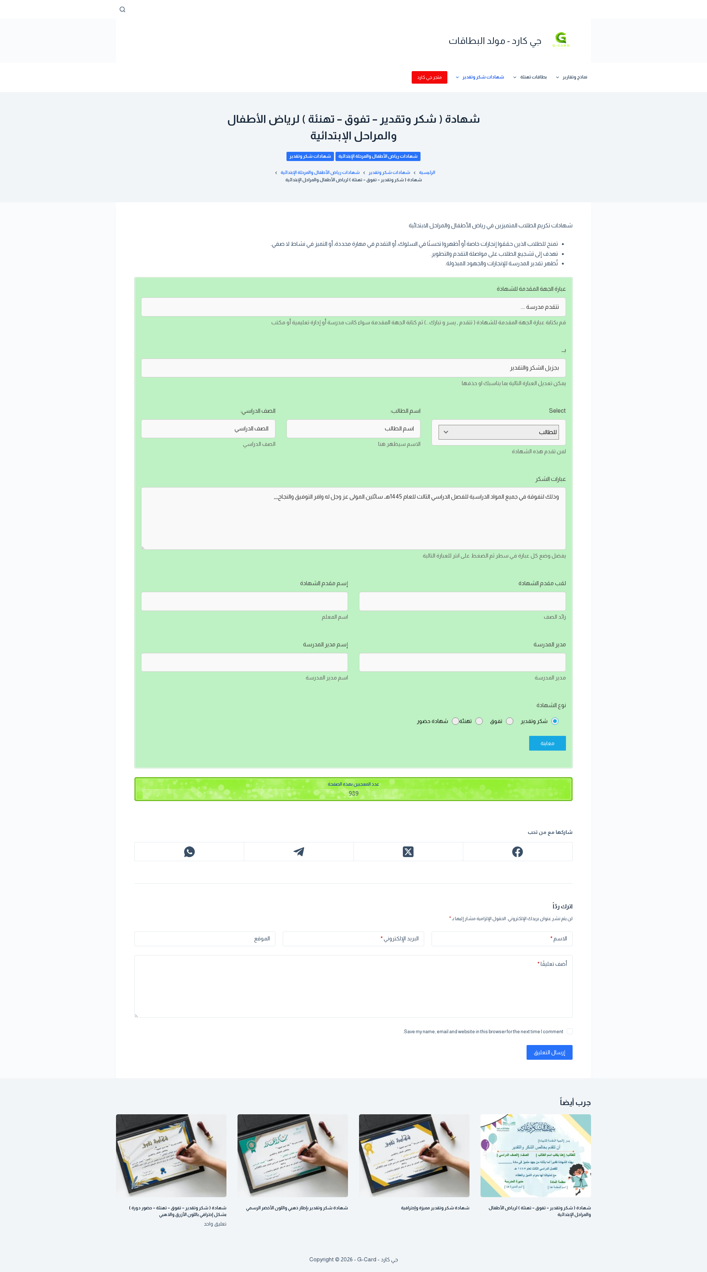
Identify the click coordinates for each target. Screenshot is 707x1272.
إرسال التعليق (549, 1052)
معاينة (548, 743)
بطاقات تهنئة (533, 77)
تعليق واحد (215, 1224)
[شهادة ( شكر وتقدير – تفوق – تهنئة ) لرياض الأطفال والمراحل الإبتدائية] (536, 1155)
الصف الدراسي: (257, 411)
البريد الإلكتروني (400, 938)
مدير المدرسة (550, 644)
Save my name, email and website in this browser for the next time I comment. (483, 1031)
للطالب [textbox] (548, 432)
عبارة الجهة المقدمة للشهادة (531, 289)
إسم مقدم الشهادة (324, 583)
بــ (564, 350)
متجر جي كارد (429, 77)
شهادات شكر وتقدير (483, 77)
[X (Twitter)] (408, 851)
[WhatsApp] (189, 851)
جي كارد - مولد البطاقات (495, 40)
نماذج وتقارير (575, 77)
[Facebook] (517, 851)
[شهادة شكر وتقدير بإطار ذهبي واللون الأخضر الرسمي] (293, 1155)
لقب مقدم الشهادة (542, 583)
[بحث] (122, 9)
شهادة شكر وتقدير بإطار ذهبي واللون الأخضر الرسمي (297, 1207)
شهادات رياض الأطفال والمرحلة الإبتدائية (378, 156)
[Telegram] (298, 851)
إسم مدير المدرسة (325, 644)
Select (557, 411)
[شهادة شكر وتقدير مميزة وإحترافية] (414, 1155)
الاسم (559, 938)
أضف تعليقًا (552, 964)
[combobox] (499, 432)
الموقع (262, 938)
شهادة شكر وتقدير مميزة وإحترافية (435, 1207)
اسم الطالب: (405, 411)
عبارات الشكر (550, 479)
